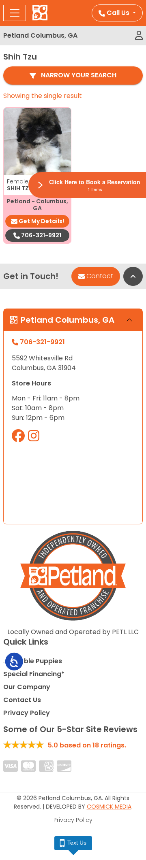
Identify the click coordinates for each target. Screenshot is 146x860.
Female (27, 181)
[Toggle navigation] (14, 13)
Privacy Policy (26, 712)
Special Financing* (33, 674)
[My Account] (139, 35)
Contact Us (22, 700)
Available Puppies (32, 661)
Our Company (26, 687)
